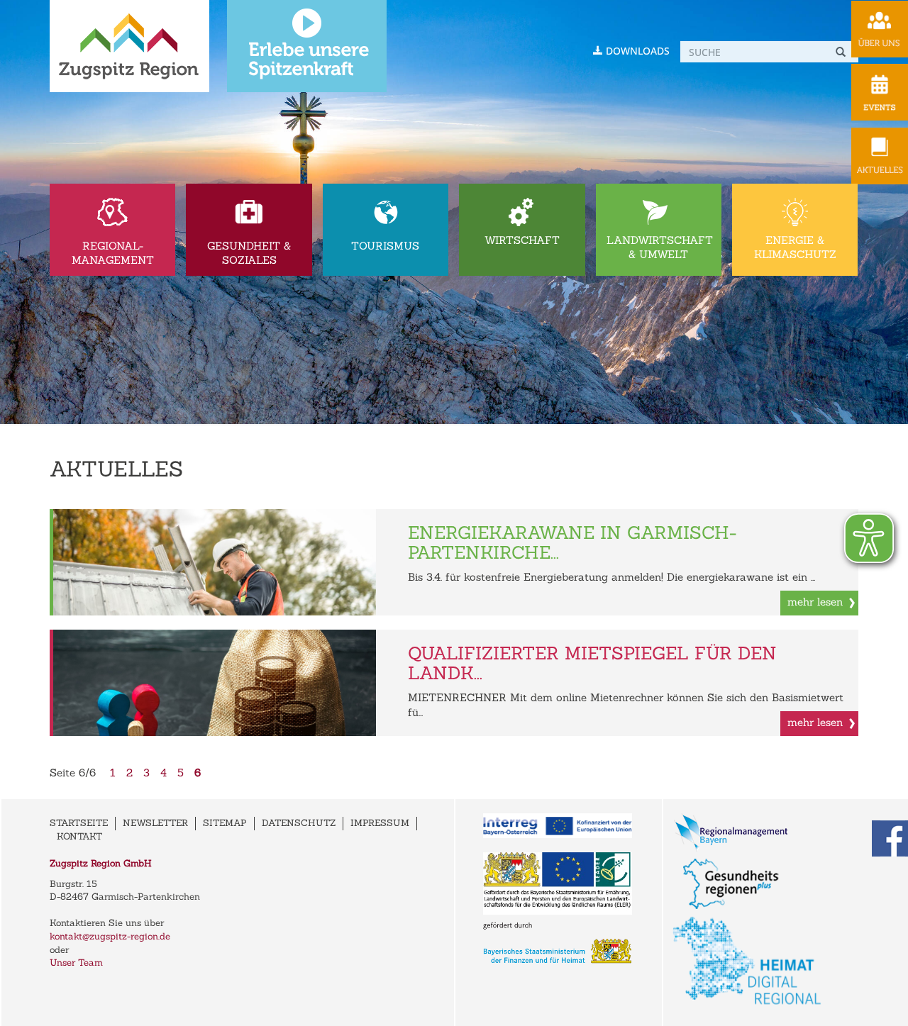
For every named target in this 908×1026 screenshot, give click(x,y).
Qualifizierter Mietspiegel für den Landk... (592, 663)
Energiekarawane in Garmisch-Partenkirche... (572, 542)
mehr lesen (815, 601)
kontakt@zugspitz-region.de (110, 936)
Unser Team (76, 963)
